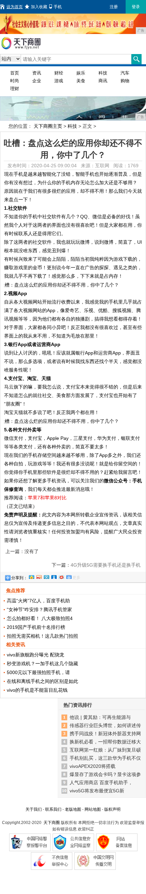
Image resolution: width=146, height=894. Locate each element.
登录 (136, 6)
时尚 (14, 80)
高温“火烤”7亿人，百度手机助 (38, 600)
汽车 (125, 72)
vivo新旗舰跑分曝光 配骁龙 (35, 654)
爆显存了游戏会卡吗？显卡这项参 (105, 774)
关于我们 (33, 809)
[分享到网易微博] (61, 576)
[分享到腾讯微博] (46, 576)
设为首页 (14, 6)
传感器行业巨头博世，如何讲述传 (105, 725)
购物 (125, 80)
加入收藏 (39, 6)
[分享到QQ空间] (31, 576)
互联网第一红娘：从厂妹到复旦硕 (105, 750)
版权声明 (112, 809)
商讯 (102, 80)
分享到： (19, 577)
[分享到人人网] (53, 576)
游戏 (58, 80)
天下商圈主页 (48, 126)
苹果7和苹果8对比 (47, 497)
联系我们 (53, 809)
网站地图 (93, 809)
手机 (58, 6)
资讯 (36, 72)
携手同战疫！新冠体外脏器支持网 (105, 733)
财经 (58, 72)
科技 (102, 72)
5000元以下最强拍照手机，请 (38, 672)
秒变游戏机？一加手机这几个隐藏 (42, 663)
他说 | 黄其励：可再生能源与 (100, 717)
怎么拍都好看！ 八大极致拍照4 (40, 618)
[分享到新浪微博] (38, 576)
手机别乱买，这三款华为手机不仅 (105, 758)
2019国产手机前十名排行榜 (36, 627)
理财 (14, 88)
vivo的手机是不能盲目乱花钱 (37, 690)
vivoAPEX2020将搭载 (92, 766)
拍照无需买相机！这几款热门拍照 (42, 636)
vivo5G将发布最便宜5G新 (97, 790)
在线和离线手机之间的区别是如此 (42, 681)
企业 (36, 80)
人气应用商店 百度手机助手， (101, 782)
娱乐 (80, 72)
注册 (114, 6)
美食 (80, 80)
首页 (14, 72)
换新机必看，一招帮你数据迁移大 (105, 741)
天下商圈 (51, 822)
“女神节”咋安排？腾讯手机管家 (39, 609)
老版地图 (73, 809)
